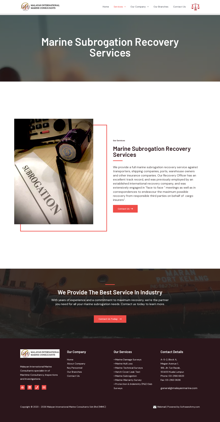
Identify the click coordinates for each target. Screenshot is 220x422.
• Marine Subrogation (125, 375)
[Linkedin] (29, 387)
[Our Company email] (44, 387)
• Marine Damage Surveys (127, 359)
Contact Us (179, 6)
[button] (124, 6)
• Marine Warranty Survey (128, 380)
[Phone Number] (37, 387)
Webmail (161, 406)
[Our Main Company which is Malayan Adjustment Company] (22, 387)
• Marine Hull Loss (123, 363)
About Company (76, 363)
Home (106, 6)
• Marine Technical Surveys (128, 367)
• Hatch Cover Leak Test (127, 371)
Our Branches (161, 6)
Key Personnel (74, 367)
